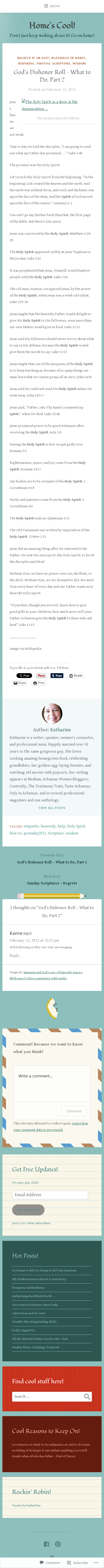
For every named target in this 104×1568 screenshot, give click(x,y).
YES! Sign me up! (28, 1210)
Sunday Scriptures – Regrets (52, 880)
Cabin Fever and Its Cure (28, 1313)
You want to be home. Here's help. (35, 1305)
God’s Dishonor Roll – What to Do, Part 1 (52, 859)
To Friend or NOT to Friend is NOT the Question (44, 1270)
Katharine (60, 730)
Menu (55, 6)
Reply (14, 956)
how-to (16, 833)
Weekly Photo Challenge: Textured (35, 1347)
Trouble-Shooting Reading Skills (34, 1322)
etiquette (31, 826)
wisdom (72, 833)
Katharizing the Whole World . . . (34, 1296)
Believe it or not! (33, 58)
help (61, 826)
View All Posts (52, 808)
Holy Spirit (76, 826)
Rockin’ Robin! (31, 1492)
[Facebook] (46, 1543)
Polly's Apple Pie (23, 1330)
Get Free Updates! (35, 1169)
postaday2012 (35, 833)
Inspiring (26, 63)
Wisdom (79, 63)
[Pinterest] (58, 1543)
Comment (74, 1111)
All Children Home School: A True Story (39, 1279)
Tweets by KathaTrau (26, 1505)
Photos (43, 63)
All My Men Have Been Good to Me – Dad (39, 1339)
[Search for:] (52, 1396)
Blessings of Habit (68, 58)
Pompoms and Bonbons (28, 1288)
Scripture (61, 63)
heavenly (48, 826)
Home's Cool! (52, 25)
